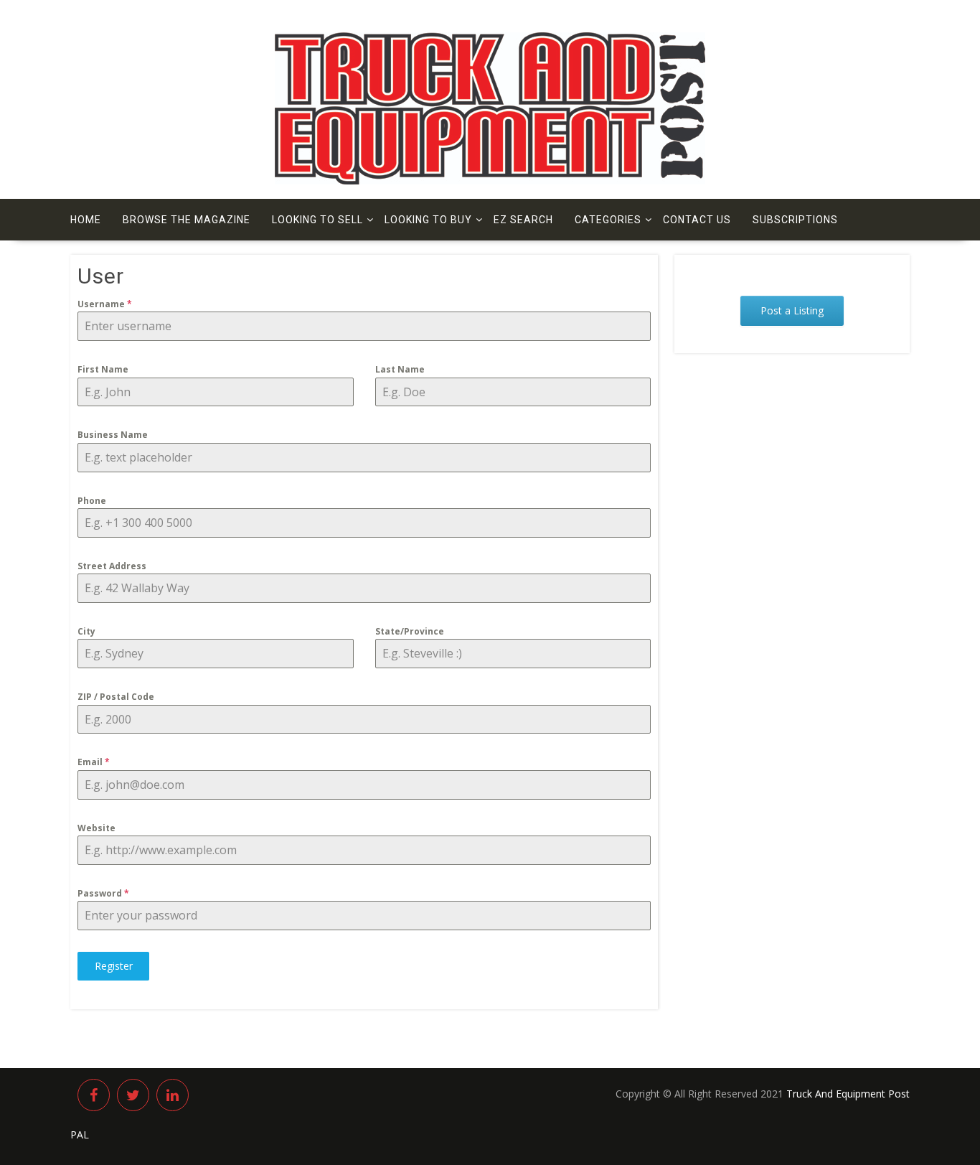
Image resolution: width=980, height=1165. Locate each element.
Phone (91, 501)
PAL (79, 1134)
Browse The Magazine (186, 219)
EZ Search (523, 219)
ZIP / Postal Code (115, 697)
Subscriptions (795, 219)
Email (93, 762)
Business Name (112, 435)
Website (96, 828)
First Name (102, 369)
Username (104, 304)
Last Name (400, 369)
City (86, 631)
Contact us (697, 219)
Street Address (111, 566)
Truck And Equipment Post (848, 1093)
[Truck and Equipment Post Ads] (490, 180)
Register (114, 966)
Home (85, 219)
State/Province (409, 631)
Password (103, 893)
